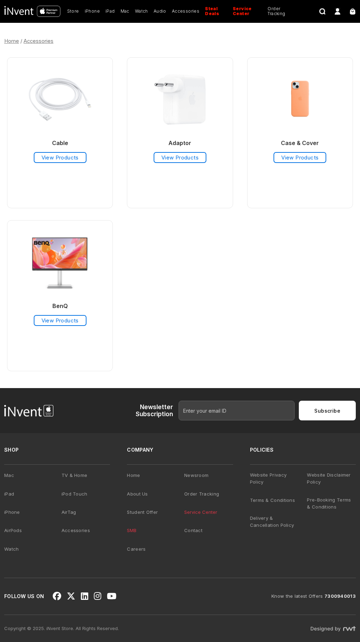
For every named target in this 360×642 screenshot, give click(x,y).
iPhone (92, 11)
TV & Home (75, 475)
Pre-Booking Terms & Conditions (329, 503)
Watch (141, 11)
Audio (160, 11)
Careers (136, 549)
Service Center (242, 11)
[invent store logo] (32, 11)
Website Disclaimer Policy (329, 478)
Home (11, 41)
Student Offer (142, 512)
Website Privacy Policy (268, 478)
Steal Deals (212, 11)
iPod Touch (75, 494)
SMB (131, 530)
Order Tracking (276, 11)
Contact (193, 530)
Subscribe (327, 411)
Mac (125, 11)
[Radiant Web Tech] (333, 628)
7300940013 (340, 596)
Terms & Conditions (272, 500)
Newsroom (196, 475)
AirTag (69, 512)
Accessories (185, 11)
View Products (60, 157)
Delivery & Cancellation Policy (272, 521)
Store (73, 11)
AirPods (13, 530)
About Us (137, 494)
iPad (110, 11)
